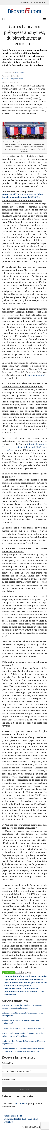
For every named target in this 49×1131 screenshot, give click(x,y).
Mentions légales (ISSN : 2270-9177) (21, 1119)
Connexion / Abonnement (31, 2)
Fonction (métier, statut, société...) (16, 1071)
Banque (5, 79)
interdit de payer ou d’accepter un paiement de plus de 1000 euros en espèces (24, 447)
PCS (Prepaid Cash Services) (11, 113)
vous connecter (20, 1103)
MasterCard (34, 105)
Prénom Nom (7, 1063)
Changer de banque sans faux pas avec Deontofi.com (24, 1028)
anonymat (6, 108)
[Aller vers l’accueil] (24, 10)
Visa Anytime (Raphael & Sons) (20, 108)
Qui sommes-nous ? (13, 1116)
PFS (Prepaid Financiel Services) (34, 111)
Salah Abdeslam (32, 113)
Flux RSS (8, 1122)
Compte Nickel (37, 108)
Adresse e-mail (8, 1080)
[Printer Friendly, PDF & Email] (8, 972)
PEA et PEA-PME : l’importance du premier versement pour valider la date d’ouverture (24, 991)
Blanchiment (9, 85)
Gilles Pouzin (19, 72)
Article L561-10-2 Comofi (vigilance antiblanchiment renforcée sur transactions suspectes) (23, 92)
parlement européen (37, 375)
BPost (24, 113)
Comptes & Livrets (17, 79)
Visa (41, 105)
